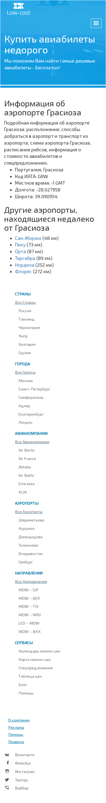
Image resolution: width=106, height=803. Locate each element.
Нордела (24, 264)
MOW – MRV (29, 614)
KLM (22, 491)
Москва (25, 380)
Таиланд (26, 318)
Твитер (21, 779)
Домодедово (30, 536)
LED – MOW (28, 623)
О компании (19, 719)
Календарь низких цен (39, 650)
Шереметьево (31, 519)
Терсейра (25, 258)
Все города (25, 372)
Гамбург (25, 561)
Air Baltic (26, 475)
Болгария (27, 344)
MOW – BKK (29, 631)
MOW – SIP (28, 589)
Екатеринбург (31, 414)
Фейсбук (23, 762)
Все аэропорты (29, 511)
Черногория (29, 327)
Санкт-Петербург (34, 388)
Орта (20, 251)
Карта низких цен (34, 659)
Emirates (26, 483)
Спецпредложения (35, 667)
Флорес (23, 271)
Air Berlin (26, 450)
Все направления (31, 581)
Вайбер (22, 787)
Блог (22, 684)
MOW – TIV (28, 606)
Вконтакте (25, 754)
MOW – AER (29, 598)
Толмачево (28, 545)
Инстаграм (25, 771)
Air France (27, 458)
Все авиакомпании (32, 441)
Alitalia (24, 466)
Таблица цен (30, 676)
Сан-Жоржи (28, 238)
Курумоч (26, 528)
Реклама (16, 727)
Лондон (25, 422)
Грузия (24, 352)
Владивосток (30, 553)
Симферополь (31, 397)
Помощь (26, 692)
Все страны (25, 302)
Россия (24, 310)
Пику (20, 244)
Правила (16, 741)
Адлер (24, 405)
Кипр (23, 335)
